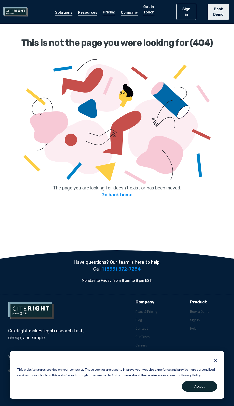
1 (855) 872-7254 (121, 269)
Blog (139, 320)
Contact (142, 329)
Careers (141, 345)
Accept (199, 386)
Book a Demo (199, 312)
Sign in (186, 12)
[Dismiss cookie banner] (215, 361)
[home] (14, 12)
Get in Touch (148, 9)
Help (193, 329)
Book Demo (218, 12)
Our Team (143, 337)
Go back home (117, 194)
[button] (63, 13)
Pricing (109, 12)
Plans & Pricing (146, 312)
